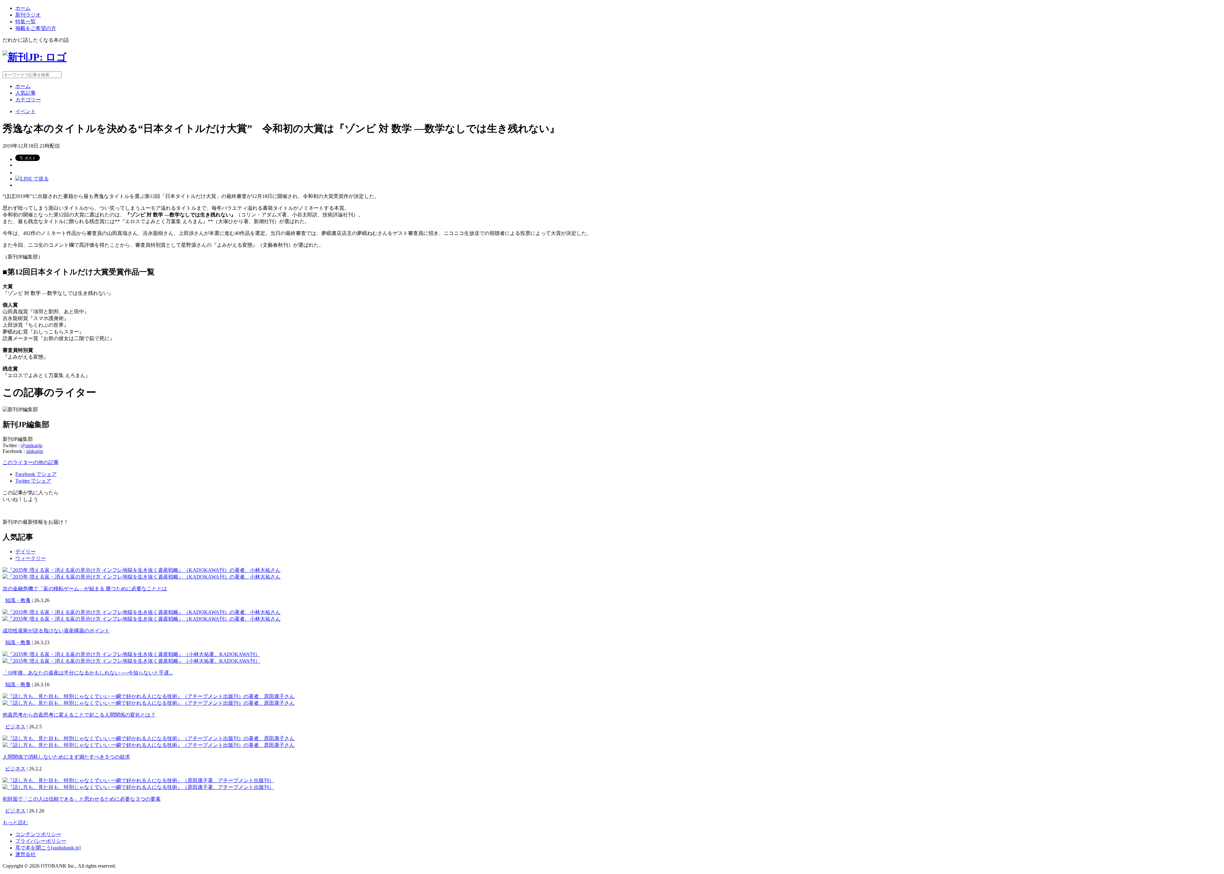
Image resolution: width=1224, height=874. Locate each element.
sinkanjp (34, 451)
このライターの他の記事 (31, 462)
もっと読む (15, 822)
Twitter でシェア (33, 481)
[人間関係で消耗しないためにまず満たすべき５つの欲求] (149, 738)
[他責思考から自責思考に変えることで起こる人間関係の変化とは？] (149, 696)
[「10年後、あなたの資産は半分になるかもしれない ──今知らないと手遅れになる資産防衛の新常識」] (131, 654)
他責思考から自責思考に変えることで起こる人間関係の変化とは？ (79, 714)
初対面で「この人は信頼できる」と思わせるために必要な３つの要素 (82, 799)
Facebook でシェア (36, 474)
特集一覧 (25, 21)
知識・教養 (18, 600)
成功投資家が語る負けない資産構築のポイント (56, 630)
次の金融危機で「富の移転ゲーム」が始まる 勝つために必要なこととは (85, 588)
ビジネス (15, 726)
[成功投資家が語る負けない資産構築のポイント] (141, 612)
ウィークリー (30, 558)
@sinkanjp (31, 445)
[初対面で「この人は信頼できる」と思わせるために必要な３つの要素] (138, 780)
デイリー (25, 551)
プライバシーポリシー (40, 841)
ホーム (23, 8)
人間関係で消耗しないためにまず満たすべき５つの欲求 (66, 757)
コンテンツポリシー (38, 834)
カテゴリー (28, 99)
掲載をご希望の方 (35, 28)
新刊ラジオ (28, 15)
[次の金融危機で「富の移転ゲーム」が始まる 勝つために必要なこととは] (141, 570)
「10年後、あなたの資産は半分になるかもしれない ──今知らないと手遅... (88, 672)
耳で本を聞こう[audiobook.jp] (48, 847)
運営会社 (25, 854)
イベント (25, 111)
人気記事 (25, 93)
